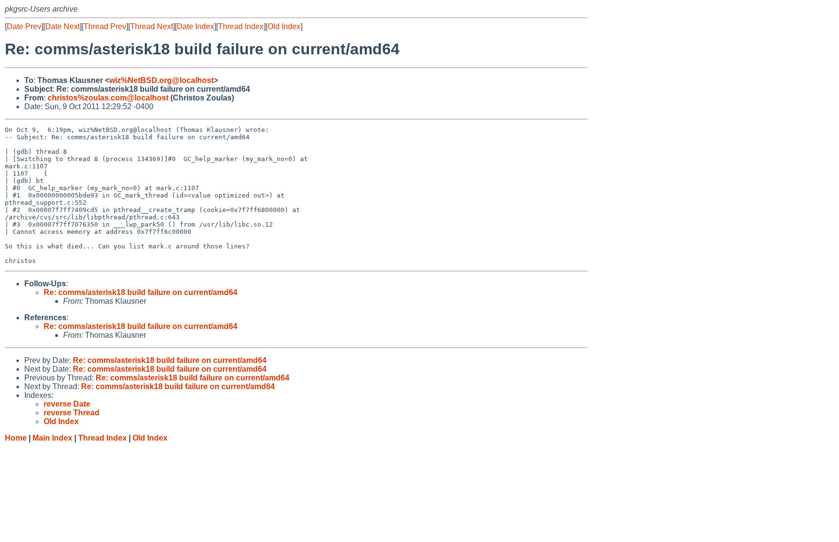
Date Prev (24, 26)
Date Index (195, 26)
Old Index (284, 26)
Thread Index (241, 26)
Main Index (52, 438)
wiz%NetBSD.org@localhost (161, 80)
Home (16, 438)
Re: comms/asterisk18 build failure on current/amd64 (140, 292)
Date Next (62, 26)
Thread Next (151, 26)
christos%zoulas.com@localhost (108, 98)
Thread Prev (105, 26)
